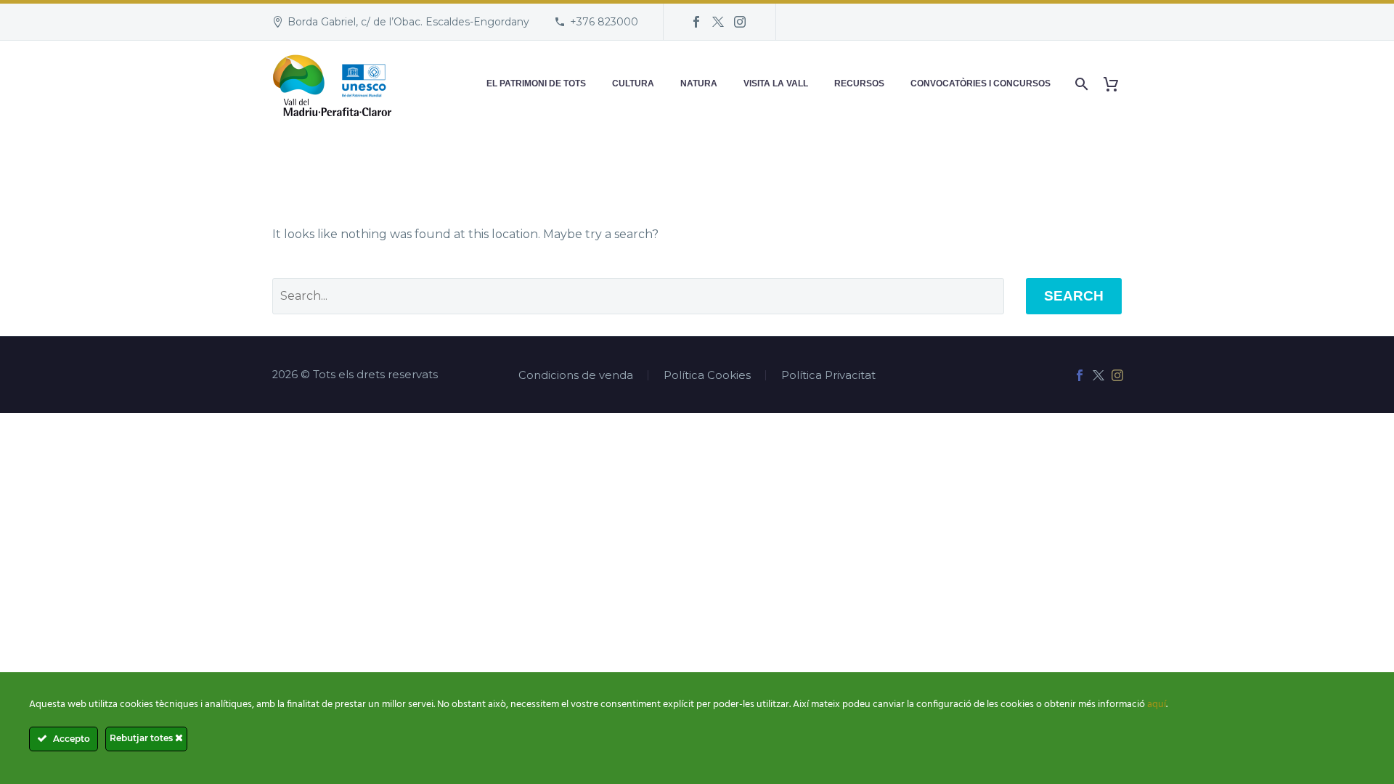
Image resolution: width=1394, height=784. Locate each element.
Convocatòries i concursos (980, 83)
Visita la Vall (775, 83)
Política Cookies (707, 375)
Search (1074, 295)
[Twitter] (718, 22)
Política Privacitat (828, 375)
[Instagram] (740, 22)
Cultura (633, 83)
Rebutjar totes (142, 737)
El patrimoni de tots (536, 83)
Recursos (859, 83)
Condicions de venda (575, 375)
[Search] (1080, 84)
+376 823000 (604, 21)
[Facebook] (696, 22)
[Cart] (1116, 84)
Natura (698, 83)
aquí (1156, 704)
